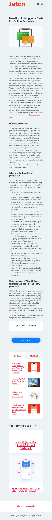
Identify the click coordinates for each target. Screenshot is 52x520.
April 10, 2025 (16, 415)
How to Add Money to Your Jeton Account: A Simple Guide (18, 366)
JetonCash (12, 315)
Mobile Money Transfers (17, 393)
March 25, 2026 (16, 384)
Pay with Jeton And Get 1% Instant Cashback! (26, 445)
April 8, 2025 (16, 373)
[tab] (17, 355)
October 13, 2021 (17, 397)
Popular (17, 355)
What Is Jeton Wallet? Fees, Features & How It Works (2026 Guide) (26, 490)
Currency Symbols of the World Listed (19, 380)
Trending (34, 355)
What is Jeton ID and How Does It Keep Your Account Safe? (19, 408)
